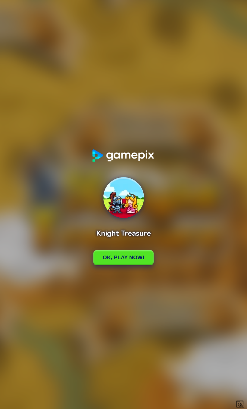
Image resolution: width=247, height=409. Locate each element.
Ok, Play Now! (123, 257)
